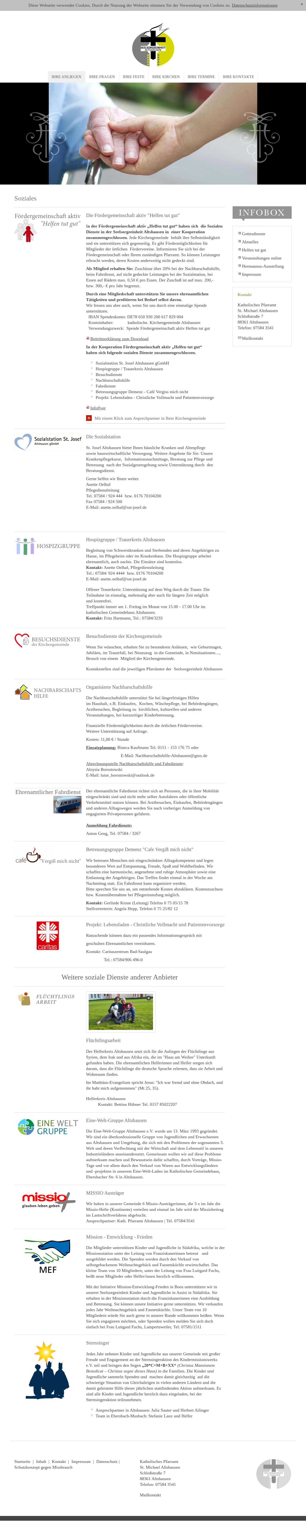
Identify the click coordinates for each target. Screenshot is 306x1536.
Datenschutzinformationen (255, 5)
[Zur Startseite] (153, 43)
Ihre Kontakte (238, 77)
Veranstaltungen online (262, 258)
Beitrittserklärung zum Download (119, 338)
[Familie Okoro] (121, 1012)
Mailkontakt (252, 338)
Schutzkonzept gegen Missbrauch (43, 1467)
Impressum (251, 274)
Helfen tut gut (254, 250)
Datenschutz (107, 1461)
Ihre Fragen (102, 77)
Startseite (22, 1461)
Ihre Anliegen (66, 77)
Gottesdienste (253, 233)
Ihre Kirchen (166, 77)
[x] (302, 4)
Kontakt (59, 1461)
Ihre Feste (133, 77)
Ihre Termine (201, 77)
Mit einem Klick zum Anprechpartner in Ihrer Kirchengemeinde (150, 418)
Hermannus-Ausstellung (263, 266)
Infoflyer (98, 408)
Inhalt (41, 1461)
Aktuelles (250, 241)
